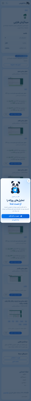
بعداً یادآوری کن (15, 220)
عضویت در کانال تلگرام (14, 216)
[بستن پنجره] (28, 181)
